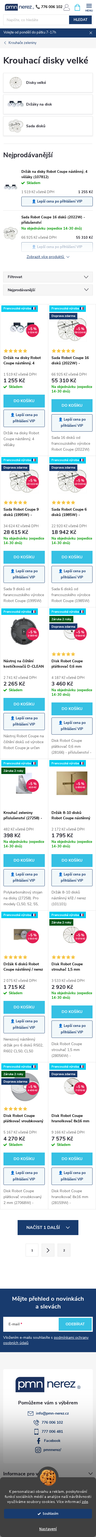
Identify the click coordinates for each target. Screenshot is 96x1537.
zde (85, 1501)
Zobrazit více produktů (46, 257)
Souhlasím (50, 1513)
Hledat (80, 19)
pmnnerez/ (52, 1449)
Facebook (52, 1440)
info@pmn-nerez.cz (52, 1413)
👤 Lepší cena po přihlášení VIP (57, 201)
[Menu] (89, 7)
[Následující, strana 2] (48, 1250)
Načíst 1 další (43, 1228)
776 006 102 (52, 1422)
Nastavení (48, 1529)
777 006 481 (52, 1431)
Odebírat (75, 1324)
